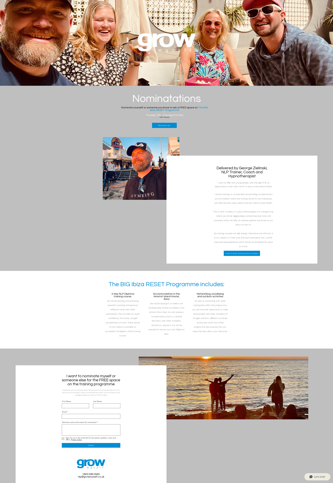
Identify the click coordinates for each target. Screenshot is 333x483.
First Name (66, 401)
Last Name (97, 401)
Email (64, 412)
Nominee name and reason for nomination (79, 422)
